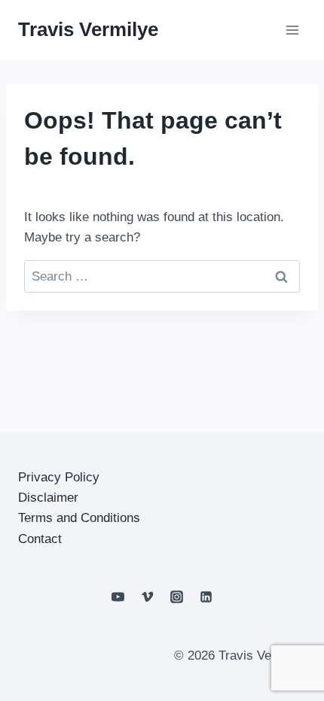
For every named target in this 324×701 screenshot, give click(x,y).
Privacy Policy (58, 477)
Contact (40, 539)
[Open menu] (292, 29)
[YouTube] (117, 597)
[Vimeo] (147, 597)
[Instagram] (177, 597)
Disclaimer (48, 497)
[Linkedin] (206, 597)
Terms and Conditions (79, 518)
